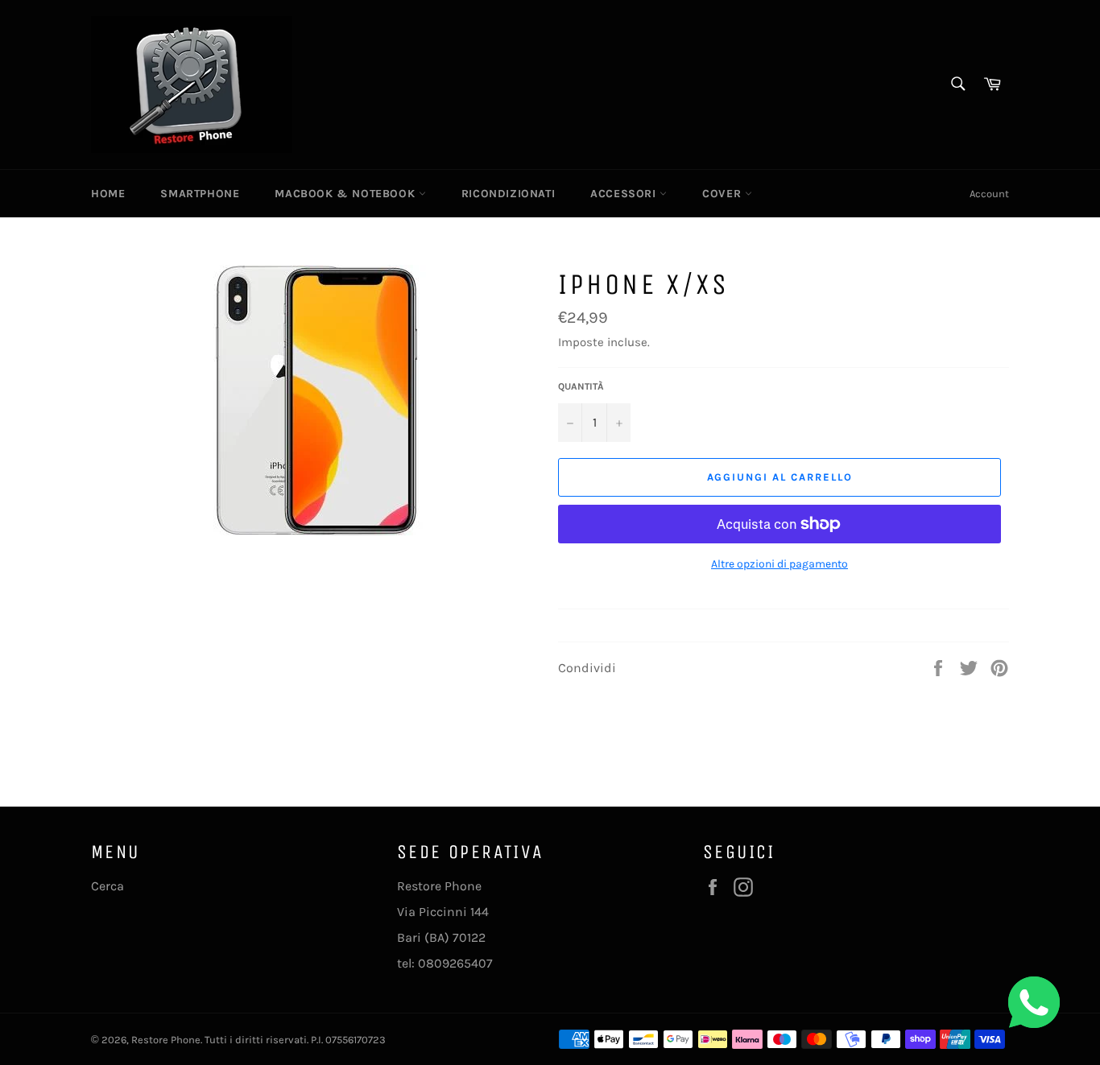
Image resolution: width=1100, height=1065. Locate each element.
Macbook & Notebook (346, 193)
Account (989, 194)
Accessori (625, 193)
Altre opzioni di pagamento (779, 564)
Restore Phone (166, 1040)
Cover (723, 193)
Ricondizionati (508, 193)
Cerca (107, 886)
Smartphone (199, 193)
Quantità (581, 386)
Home (108, 193)
